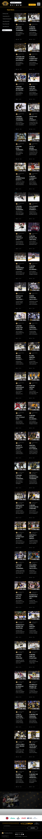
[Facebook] (10, 5)
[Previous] (9, 805)
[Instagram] (12, 5)
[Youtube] (20, 5)
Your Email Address (7, 825)
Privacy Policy (25, 836)
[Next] (12, 805)
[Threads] (16, 5)
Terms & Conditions (18, 836)
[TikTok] (18, 5)
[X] (14, 5)
